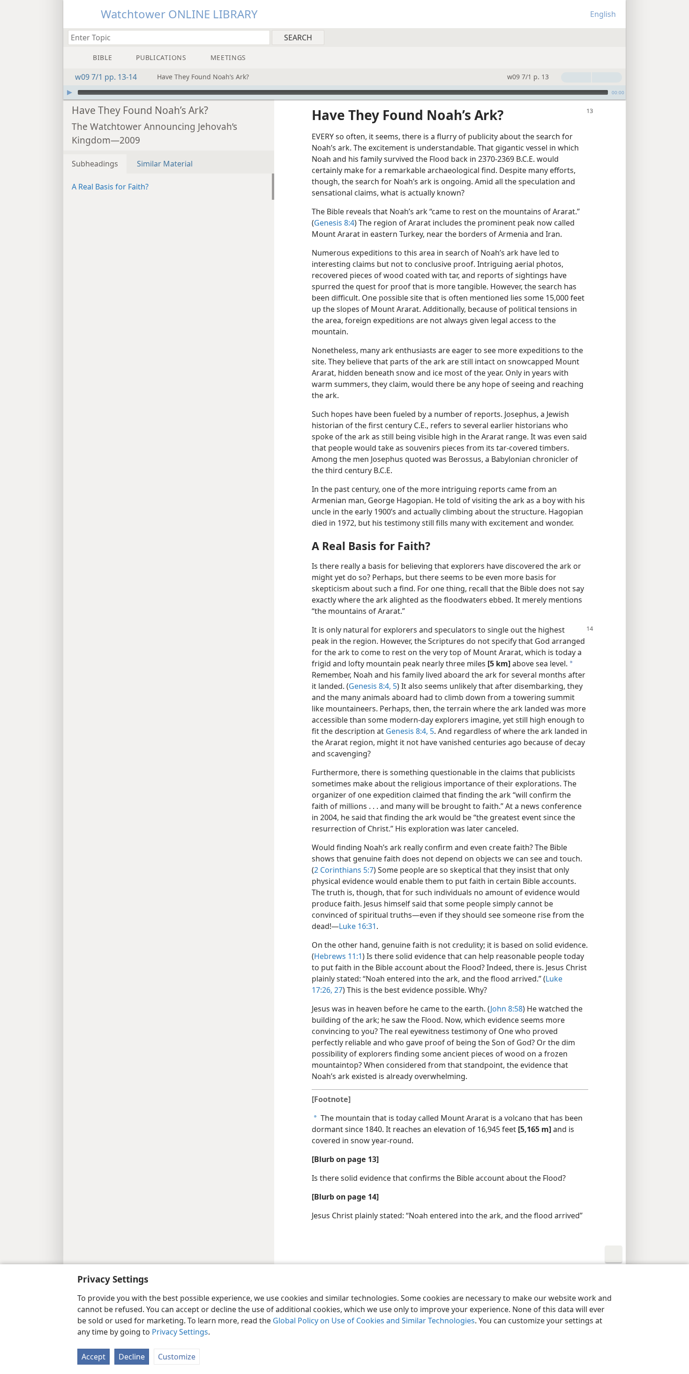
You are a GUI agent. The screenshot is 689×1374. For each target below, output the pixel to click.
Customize (176, 1356)
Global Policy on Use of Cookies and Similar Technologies (374, 1320)
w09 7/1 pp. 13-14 (106, 77)
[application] (344, 92)
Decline (132, 1356)
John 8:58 (506, 1009)
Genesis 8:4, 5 (373, 686)
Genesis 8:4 (334, 223)
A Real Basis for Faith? (110, 186)
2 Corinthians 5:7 (344, 870)
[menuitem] (615, 37)
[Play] (69, 92)
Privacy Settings (180, 1332)
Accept (93, 1356)
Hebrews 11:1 (338, 956)
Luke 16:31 (357, 926)
